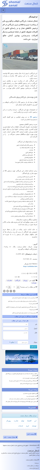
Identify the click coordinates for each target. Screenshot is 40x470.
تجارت (16, 421)
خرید (27, 426)
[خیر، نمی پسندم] (9, 287)
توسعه (34, 426)
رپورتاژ (25, 280)
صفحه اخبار (30, 434)
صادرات (9, 280)
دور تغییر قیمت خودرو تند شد (30, 378)
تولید (22, 421)
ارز (35, 421)
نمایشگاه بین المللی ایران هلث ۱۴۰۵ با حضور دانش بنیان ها (23, 381)
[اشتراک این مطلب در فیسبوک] (10, 291)
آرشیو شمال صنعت (34, 468)
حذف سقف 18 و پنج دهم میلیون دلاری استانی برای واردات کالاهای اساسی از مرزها (21, 308)
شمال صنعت (31, 3)
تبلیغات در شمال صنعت (33, 466)
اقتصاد (29, 421)
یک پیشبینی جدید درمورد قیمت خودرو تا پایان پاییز (24, 297)
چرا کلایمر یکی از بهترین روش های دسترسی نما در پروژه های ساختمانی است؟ (22, 302)
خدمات (20, 426)
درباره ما (37, 463)
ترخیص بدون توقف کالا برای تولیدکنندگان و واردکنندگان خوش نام (21, 401)
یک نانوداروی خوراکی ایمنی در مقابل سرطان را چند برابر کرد (23, 399)
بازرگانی (17, 280)
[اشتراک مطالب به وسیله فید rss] (4, 291)
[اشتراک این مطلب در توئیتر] (7, 291)
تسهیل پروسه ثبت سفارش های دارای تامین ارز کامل (24, 313)
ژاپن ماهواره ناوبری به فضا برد (30, 393)
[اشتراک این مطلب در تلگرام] (14, 291)
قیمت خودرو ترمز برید (31, 396)
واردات (34, 283)
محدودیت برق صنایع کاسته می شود (28, 383)
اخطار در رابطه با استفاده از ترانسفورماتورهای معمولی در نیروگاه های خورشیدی (21, 374)
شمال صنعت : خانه (10, 437)
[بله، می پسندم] (18, 287)
